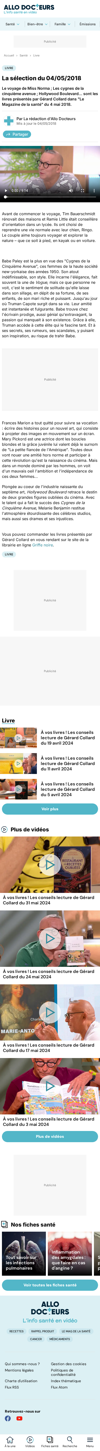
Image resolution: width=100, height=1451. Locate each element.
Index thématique (66, 1381)
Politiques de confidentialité (63, 1372)
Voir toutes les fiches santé (50, 1285)
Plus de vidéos (30, 829)
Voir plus (50, 808)
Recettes (16, 1331)
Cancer (36, 1339)
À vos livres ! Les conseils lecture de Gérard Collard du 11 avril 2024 (68, 763)
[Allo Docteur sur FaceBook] (8, 1418)
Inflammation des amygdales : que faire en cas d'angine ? (68, 1260)
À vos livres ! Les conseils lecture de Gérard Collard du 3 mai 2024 (48, 1121)
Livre (36, 55)
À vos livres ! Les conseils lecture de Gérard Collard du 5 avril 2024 (68, 789)
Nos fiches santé (33, 1224)
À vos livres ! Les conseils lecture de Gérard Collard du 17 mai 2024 (48, 1047)
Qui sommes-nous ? (22, 1364)
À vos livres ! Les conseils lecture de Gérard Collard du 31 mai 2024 (48, 900)
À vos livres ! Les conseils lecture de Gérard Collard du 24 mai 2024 (48, 974)
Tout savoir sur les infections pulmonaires (21, 1263)
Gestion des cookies (68, 1364)
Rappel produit (42, 1331)
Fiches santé (49, 1446)
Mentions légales (19, 1370)
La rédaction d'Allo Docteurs (50, 118)
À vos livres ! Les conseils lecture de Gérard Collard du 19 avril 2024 (68, 738)
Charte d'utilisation (21, 1381)
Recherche (70, 1446)
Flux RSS (12, 1387)
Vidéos (30, 1446)
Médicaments (60, 1339)
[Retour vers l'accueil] (50, 9)
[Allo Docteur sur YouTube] (19, 1418)
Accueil (9, 55)
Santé (10, 24)
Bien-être (35, 24)
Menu (90, 1446)
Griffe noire (42, 545)
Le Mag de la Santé (76, 1331)
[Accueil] (50, 1311)
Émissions (88, 24)
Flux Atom (59, 1387)
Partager (20, 134)
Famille (60, 24)
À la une (10, 1446)
